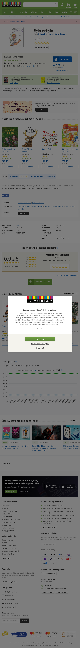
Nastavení (40, 348)
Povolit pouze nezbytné (40, 343)
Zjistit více (40, 329)
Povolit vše (40, 339)
